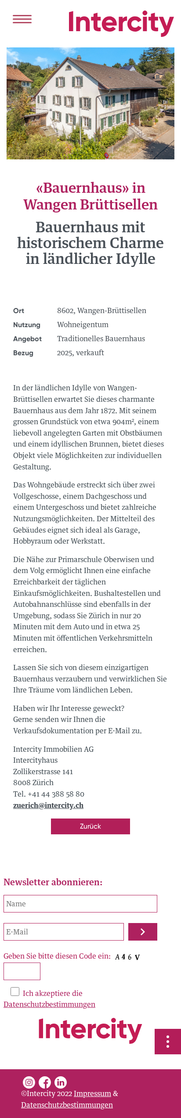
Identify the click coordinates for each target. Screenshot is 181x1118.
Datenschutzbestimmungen (49, 1004)
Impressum (92, 1093)
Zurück (90, 826)
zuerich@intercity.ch (48, 805)
